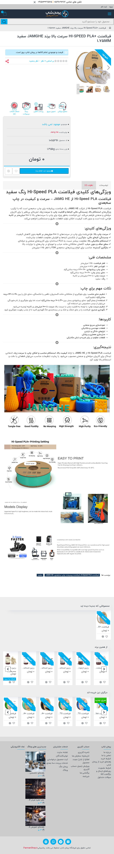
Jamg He (54, 132)
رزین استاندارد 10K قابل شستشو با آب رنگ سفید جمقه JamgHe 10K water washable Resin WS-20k (28, 668)
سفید (40, 575)
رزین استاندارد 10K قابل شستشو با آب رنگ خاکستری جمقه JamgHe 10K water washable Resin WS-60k (64, 668)
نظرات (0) (89, 185)
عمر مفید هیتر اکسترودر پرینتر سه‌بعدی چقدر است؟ (35, 800)
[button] (108, 67)
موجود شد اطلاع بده (43, 171)
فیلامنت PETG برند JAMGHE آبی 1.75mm (82, 713)
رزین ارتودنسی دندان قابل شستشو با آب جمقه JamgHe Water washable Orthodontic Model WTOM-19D (82, 668)
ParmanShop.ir (30, 848)
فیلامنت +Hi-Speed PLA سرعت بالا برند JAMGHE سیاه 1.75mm (46, 713)
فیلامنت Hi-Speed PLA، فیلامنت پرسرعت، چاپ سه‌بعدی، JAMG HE (72, 575)
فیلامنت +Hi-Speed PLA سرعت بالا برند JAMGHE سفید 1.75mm (103, 627)
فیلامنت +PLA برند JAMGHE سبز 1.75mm (28, 713)
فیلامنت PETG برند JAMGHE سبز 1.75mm (64, 713)
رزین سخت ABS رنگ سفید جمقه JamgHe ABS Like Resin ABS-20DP (101, 668)
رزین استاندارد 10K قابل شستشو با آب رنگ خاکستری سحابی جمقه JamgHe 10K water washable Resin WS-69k (46, 668)
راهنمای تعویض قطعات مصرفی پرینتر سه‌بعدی (35, 827)
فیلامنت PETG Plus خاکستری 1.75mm (101, 713)
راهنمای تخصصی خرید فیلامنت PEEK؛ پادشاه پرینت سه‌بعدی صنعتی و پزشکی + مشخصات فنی (35, 773)
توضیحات (103, 185)
